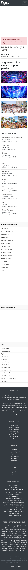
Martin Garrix (17, 539)
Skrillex (9, 546)
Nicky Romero (5, 542)
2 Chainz (4, 526)
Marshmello (9, 539)
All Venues (4, 359)
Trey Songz (23, 548)
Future (22, 533)
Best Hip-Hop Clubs (6, 373)
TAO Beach (4, 261)
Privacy (14, 474)
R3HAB (16, 542)
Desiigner (10, 531)
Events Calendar (5, 351)
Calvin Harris (4, 529)
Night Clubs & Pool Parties (9, 224)
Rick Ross (12, 544)
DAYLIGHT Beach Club (7, 231)
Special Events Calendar (8, 307)
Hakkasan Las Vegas (7, 240)
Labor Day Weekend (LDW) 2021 (14, 504)
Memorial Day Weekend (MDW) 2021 (14, 506)
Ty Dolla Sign (10, 550)
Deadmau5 (4, 531)
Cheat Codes (17, 529)
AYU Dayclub (4, 228)
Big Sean (17, 527)
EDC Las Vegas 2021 (14, 496)
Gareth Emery (8, 535)
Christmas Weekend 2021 (14, 491)
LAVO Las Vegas (5, 246)
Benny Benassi (10, 527)
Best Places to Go (6, 364)
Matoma (23, 539)
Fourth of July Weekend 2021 (14, 498)
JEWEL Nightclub (6, 243)
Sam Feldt (23, 544)
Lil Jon (19, 537)
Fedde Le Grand (6, 533)
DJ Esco (16, 531)
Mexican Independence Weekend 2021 (14, 507)
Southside (23, 546)
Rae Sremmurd (23, 542)
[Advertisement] (14, 21)
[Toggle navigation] (24, 3)
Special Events (5, 362)
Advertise (14, 471)
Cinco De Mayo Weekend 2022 (14, 493)
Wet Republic (4, 267)
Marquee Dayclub (6, 252)
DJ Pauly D (23, 531)
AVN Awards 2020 (14, 485)
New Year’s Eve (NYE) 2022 (14, 509)
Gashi (14, 535)
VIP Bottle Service (6, 348)
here (12, 43)
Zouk (2, 271)
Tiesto (10, 548)
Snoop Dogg (15, 546)
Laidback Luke (13, 537)
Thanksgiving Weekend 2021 (14, 515)
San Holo (4, 546)
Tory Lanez (16, 548)
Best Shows (4, 381)
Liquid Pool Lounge (6, 249)
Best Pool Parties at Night (8, 378)
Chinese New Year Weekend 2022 (14, 489)
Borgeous (23, 527)
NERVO (17, 540)
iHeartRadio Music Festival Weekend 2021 (14, 502)
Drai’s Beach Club (6, 234)
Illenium (20, 535)
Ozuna (11, 542)
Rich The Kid (5, 544)
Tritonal (4, 550)
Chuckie (24, 529)
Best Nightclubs (5, 367)
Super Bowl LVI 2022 (14, 513)
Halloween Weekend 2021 (14, 500)
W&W (20, 550)
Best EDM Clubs (5, 375)
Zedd (23, 550)
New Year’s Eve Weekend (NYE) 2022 (14, 511)
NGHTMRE (23, 540)
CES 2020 (14, 487)
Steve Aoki (4, 548)
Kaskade (6, 537)
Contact (14, 473)
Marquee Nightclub (6, 255)
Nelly (12, 540)
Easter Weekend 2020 (14, 494)
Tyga (16, 550)
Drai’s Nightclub (5, 237)
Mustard (8, 540)
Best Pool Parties (6, 370)
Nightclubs (4, 354)
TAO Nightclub (5, 264)
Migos (3, 540)
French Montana (15, 533)
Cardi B (11, 529)
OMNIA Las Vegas (6, 258)
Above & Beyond (12, 526)
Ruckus (18, 544)
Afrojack (20, 526)
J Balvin (25, 535)
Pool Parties (4, 356)
